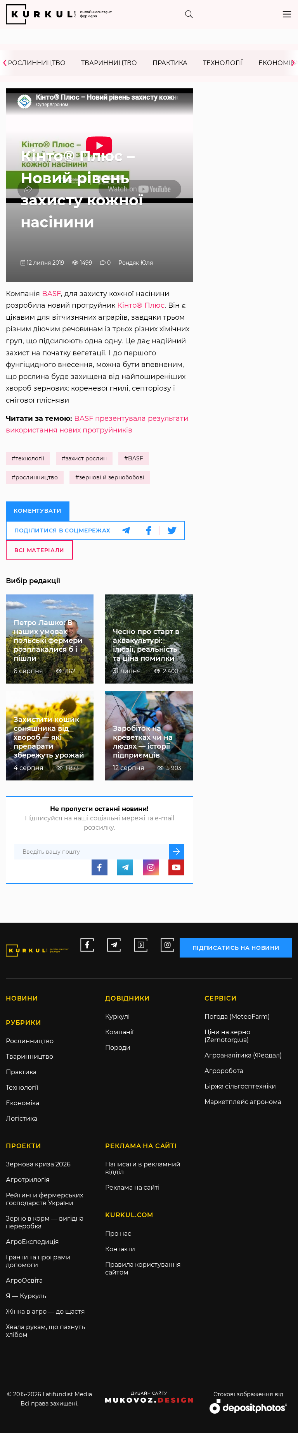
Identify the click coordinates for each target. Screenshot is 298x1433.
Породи (117, 1047)
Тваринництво (109, 63)
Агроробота (223, 1071)
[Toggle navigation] (287, 14)
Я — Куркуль (26, 1296)
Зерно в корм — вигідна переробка (44, 1222)
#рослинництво (35, 477)
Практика (169, 63)
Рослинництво (37, 63)
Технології (223, 63)
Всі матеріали (39, 550)
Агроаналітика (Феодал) (243, 1055)
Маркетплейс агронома (242, 1102)
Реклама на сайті (132, 1187)
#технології (28, 458)
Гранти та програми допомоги (38, 1261)
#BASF (133, 458)
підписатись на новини (236, 947)
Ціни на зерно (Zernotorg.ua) (227, 1036)
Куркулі (117, 1016)
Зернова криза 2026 (38, 1164)
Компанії (119, 1032)
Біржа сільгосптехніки (240, 1086)
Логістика (21, 1118)
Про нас (118, 1233)
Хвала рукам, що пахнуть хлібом (45, 1330)
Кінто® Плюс (141, 305)
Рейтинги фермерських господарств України (44, 1199)
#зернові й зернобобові (109, 477)
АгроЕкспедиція (32, 1241)
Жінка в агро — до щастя (45, 1311)
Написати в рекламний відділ (142, 1168)
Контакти (120, 1249)
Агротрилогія (28, 1179)
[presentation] (7, 63)
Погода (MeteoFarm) (237, 1016)
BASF (51, 293)
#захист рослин (84, 458)
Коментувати (38, 510)
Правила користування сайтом (143, 1268)
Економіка (22, 1103)
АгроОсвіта (24, 1280)
